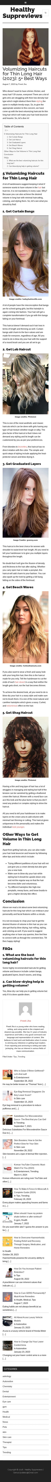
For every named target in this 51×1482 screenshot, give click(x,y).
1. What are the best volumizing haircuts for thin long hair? (25, 162)
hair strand (20, 682)
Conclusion (8, 154)
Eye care (7, 1402)
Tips (15, 1057)
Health (6, 1412)
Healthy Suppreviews (22, 12)
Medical (6, 1417)
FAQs (6, 158)
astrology (7, 1376)
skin (4, 1432)
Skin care (7, 1437)
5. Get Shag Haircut (14, 148)
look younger (18, 827)
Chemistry (7, 1386)
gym (5, 1407)
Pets (5, 1427)
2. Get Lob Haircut (14, 140)
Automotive (8, 1381)
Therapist (7, 1442)
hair (40, 187)
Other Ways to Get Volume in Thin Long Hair (22, 151)
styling (39, 101)
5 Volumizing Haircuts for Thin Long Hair (20, 134)
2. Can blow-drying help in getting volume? (23, 166)
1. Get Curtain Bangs (15, 137)
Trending (21, 1057)
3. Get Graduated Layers (16, 142)
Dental (6, 1391)
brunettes (22, 447)
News (5, 1422)
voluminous (12, 706)
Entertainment (9, 1396)
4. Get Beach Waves (15, 145)
